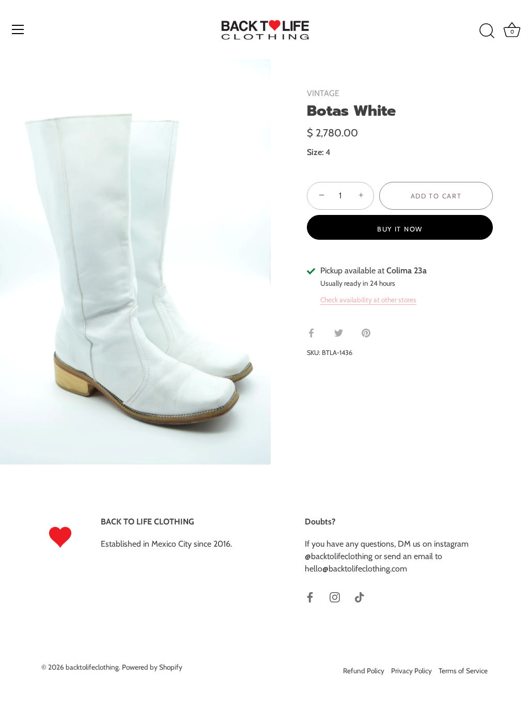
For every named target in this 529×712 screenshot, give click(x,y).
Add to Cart (436, 196)
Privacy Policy (411, 671)
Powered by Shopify (152, 667)
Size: (315, 152)
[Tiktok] (359, 596)
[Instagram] (335, 596)
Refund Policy (363, 671)
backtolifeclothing (92, 667)
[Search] (486, 31)
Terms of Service (463, 671)
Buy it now (400, 229)
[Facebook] (310, 596)
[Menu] (18, 29)
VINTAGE (323, 93)
